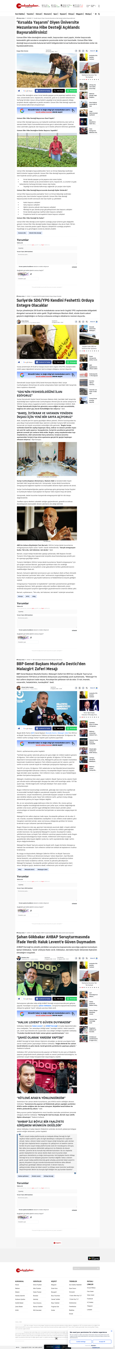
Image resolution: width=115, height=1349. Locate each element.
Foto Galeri (90, 1291)
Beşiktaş (71, 1310)
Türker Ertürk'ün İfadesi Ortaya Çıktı (93, 1003)
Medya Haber (21, 18)
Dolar (45, 5)
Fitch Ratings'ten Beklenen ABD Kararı (93, 130)
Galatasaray (72, 1303)
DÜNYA (28, 296)
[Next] (94, 78)
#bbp (19, 869)
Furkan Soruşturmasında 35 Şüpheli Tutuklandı (89, 76)
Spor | (55, 14)
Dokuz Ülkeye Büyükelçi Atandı (93, 1012)
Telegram (90, 1306)
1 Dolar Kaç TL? (74, 1299)
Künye (17, 1285)
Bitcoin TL (78, 5)
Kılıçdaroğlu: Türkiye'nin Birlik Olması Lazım (93, 750)
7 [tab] (92, 79)
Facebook (90, 1299)
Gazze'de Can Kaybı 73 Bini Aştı (93, 391)
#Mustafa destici (29, 869)
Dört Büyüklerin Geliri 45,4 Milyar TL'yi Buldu (92, 122)
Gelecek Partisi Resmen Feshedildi (93, 742)
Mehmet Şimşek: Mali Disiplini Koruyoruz (93, 95)
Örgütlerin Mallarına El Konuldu (92, 1029)
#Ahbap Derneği (48, 1176)
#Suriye (20, 596)
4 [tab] (86, 79)
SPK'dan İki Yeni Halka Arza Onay (92, 86)
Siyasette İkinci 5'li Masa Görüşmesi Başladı (93, 724)
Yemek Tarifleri (55, 1299)
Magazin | (80, 14)
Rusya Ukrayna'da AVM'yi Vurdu (93, 358)
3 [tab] (84, 79)
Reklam (17, 1288)
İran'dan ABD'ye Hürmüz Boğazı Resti (92, 382)
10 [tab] (98, 79)
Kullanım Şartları (20, 1299)
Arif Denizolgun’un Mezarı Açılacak (93, 994)
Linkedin (89, 1309)
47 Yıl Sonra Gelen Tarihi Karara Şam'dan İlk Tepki (89, 347)
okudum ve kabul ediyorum (34, 266)
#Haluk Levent (36, 1176)
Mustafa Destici (51, 733)
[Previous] (83, 78)
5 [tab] (88, 79)
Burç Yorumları (55, 1295)
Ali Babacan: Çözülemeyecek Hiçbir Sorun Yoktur (93, 1038)
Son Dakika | (20, 14)
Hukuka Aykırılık (20, 1295)
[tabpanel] (89, 71)
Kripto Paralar (37, 1292)
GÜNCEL (29, 933)
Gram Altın (66, 5)
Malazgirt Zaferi (63, 733)
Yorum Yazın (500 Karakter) (25, 251)
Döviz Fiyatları (37, 1285)
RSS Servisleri (37, 1310)
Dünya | (71, 14)
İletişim (17, 1292)
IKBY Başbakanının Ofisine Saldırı (93, 366)
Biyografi (54, 1292)
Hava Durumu (37, 1303)
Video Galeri (90, 1295)
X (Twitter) (90, 1302)
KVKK (17, 1310)
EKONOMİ (29, 18)
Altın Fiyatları (37, 1288)
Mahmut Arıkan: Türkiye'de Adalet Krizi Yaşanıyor (92, 768)
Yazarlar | (30, 14)
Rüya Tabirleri (55, 1303)
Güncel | (39, 14)
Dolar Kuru (54, 1288)
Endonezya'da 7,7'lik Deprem (93, 375)
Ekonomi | (48, 14)
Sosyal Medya (91, 1288)
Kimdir (71, 1314)
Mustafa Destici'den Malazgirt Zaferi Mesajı (93, 328)
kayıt (42, 245)
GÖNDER (74, 267)
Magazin (53, 1285)
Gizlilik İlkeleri (19, 1303)
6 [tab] (90, 79)
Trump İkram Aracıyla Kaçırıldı (93, 400)
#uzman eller (22, 233)
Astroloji (35, 1299)
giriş (33, 245)
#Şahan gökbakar (23, 1176)
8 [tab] (94, 79)
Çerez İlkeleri (19, 1306)
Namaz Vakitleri (38, 1306)
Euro (54, 5)
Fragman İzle (55, 1306)
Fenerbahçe (72, 1306)
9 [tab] (96, 79)
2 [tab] (82, 79)
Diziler (53, 1310)
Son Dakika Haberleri (75, 1285)
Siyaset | (63, 14)
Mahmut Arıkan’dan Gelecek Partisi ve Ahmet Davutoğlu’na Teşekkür (93, 733)
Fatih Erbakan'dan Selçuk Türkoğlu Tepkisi (89, 714)
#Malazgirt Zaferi (42, 869)
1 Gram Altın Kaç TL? (75, 1295)
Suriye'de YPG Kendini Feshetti (93, 57)
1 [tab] (80, 79)
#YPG (27, 596)
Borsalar (35, 1295)
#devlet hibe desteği (35, 233)
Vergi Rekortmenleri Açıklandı (93, 113)
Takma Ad (20, 243)
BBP (32, 733)
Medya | (88, 14)
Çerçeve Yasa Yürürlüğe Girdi (93, 1021)
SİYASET (29, 659)
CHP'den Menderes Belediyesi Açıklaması (92, 759)
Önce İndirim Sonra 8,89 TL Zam (93, 104)
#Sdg (33, 596)
